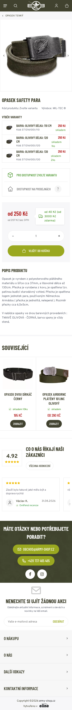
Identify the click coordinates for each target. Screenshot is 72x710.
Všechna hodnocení (39, 466)
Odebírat (58, 621)
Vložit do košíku (39, 251)
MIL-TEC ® (59, 108)
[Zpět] (4, 55)
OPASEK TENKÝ (14, 15)
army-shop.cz (47, 700)
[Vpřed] (68, 55)
